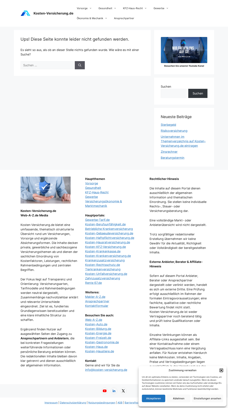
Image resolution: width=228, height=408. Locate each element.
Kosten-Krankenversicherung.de (108, 256)
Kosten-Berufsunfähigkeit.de (105, 224)
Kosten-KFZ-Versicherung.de (105, 247)
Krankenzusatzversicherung (105, 260)
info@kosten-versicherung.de (106, 370)
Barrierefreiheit (134, 402)
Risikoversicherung (174, 130)
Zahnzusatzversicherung (102, 278)
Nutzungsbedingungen (101, 402)
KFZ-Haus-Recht (133, 8)
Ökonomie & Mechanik (90, 18)
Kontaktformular (96, 306)
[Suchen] (80, 65)
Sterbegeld (168, 124)
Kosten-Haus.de (96, 347)
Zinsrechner (169, 151)
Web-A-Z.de (93, 320)
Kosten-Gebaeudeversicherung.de (109, 233)
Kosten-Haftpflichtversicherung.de (109, 238)
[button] (221, 370)
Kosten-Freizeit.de (98, 338)
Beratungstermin (172, 157)
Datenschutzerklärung (73, 402)
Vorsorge (82, 8)
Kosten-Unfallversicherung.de (106, 274)
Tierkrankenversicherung (103, 269)
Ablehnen (178, 398)
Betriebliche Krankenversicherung (109, 229)
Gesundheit (105, 8)
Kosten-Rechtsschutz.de (102, 265)
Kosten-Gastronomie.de (102, 342)
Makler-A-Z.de (95, 297)
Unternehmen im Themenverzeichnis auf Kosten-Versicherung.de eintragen (183, 141)
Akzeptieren (153, 398)
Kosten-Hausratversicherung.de (107, 242)
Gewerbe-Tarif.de (97, 220)
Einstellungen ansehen (207, 398)
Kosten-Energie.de (98, 333)
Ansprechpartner (124, 18)
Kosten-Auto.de (96, 324)
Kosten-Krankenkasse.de (103, 251)
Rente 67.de (93, 283)
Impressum (51, 402)
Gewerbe (159, 8)
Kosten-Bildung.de (98, 329)
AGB (120, 402)
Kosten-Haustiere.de (99, 351)
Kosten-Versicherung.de (53, 13)
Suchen (166, 86)
